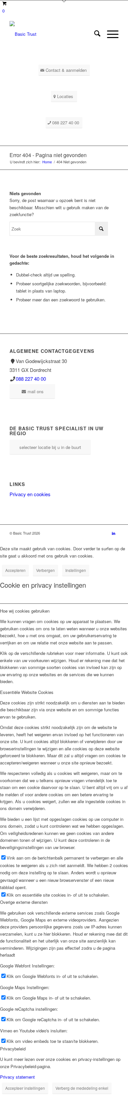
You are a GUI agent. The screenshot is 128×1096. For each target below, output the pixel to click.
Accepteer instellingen (25, 1088)
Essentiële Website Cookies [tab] (26, 692)
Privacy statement (17, 1077)
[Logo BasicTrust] (53, 34)
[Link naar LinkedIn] (113, 533)
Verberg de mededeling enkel (81, 1088)
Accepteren (15, 570)
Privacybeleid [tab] (13, 1048)
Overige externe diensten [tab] (24, 902)
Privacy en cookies (30, 494)
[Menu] (109, 34)
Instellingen (75, 570)
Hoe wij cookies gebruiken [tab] (25, 611)
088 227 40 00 (31, 378)
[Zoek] (94, 34)
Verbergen (45, 570)
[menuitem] (94, 34)
